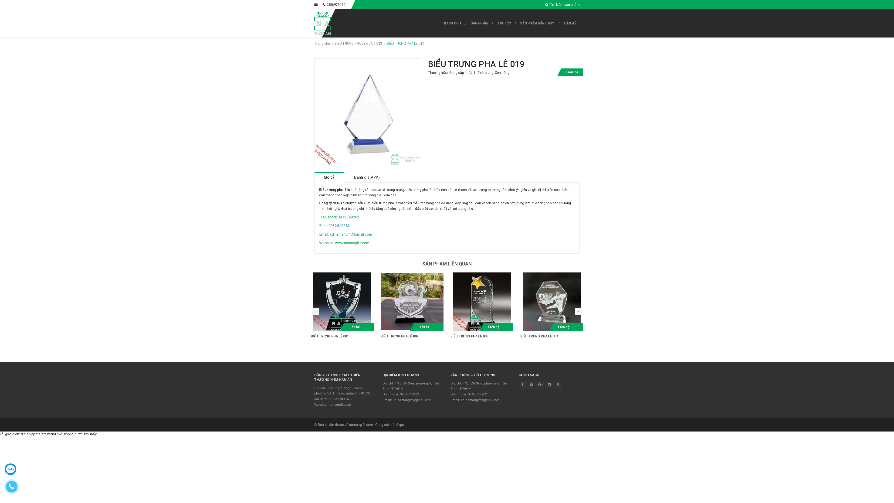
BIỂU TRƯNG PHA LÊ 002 (400, 336)
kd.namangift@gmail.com (412, 400)
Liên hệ (570, 23)
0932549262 (409, 394)
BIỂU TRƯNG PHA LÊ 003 (469, 336)
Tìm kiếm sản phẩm (564, 5)
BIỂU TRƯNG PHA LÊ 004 (539, 336)
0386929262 (336, 5)
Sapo (400, 425)
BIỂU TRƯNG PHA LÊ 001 (330, 336)
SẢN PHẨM (479, 23)
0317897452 (343, 399)
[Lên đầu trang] (880, 497)
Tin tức (504, 23)
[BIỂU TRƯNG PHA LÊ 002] (412, 301)
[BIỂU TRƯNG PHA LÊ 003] (481, 301)
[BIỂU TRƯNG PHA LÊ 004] (551, 301)
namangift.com (339, 404)
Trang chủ (451, 23)
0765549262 (477, 394)
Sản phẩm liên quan (447, 264)
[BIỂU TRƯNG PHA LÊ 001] (342, 301)
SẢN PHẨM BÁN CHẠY (537, 23)
